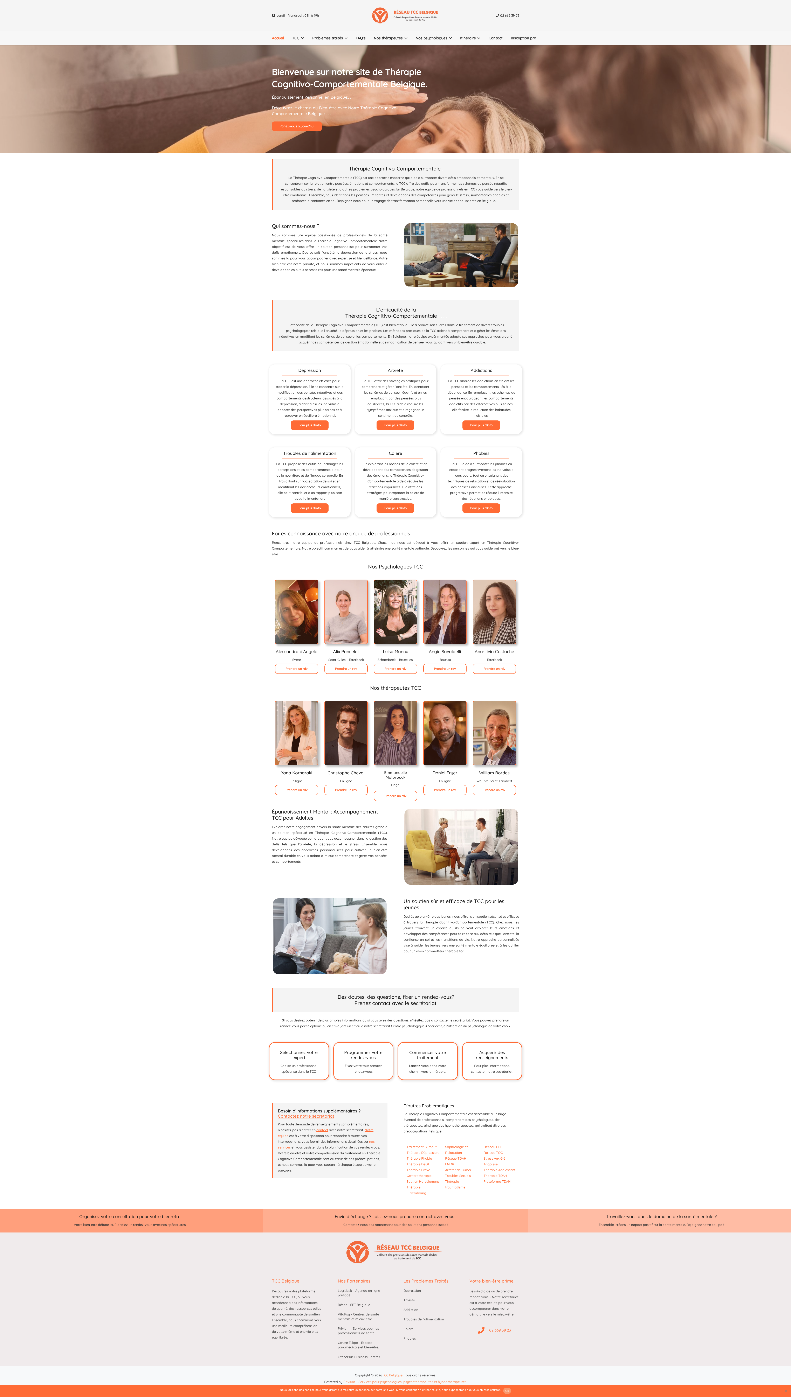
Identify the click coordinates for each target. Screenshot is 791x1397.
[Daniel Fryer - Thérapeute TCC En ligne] (445, 733)
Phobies (410, 1338)
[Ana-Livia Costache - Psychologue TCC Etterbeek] (494, 612)
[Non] (786, 1391)
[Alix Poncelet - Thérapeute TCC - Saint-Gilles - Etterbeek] (346, 612)
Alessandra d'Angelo (296, 651)
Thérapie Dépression (423, 1153)
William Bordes (494, 772)
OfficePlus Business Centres (359, 1357)
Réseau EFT (493, 1147)
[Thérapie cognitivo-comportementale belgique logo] (407, 15)
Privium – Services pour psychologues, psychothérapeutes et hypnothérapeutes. (405, 1382)
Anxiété (409, 1300)
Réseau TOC (493, 1153)
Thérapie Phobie (419, 1158)
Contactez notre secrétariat (306, 1116)
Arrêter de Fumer (458, 1170)
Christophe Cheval (346, 772)
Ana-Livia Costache (494, 651)
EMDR (449, 1164)
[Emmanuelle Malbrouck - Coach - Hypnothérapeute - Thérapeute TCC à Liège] (395, 733)
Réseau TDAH (455, 1158)
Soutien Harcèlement (423, 1181)
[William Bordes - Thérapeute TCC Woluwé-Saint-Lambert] (494, 733)
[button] (301, 38)
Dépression (412, 1290)
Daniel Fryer (445, 772)
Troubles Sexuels (458, 1176)
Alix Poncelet (346, 651)
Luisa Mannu (395, 651)
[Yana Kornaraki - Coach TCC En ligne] (296, 733)
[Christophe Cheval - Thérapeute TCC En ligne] (346, 733)
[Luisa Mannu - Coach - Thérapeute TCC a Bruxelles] (395, 612)
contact (322, 1130)
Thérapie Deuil (418, 1164)
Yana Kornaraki (296, 772)
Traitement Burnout (422, 1147)
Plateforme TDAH (497, 1181)
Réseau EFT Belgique (354, 1305)
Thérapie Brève (418, 1170)
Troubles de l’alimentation (424, 1319)
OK (507, 1390)
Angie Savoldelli (445, 651)
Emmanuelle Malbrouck (395, 775)
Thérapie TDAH (495, 1176)
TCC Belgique (392, 1375)
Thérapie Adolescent (499, 1170)
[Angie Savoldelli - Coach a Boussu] (445, 612)
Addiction (411, 1310)
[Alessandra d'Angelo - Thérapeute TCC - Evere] (296, 612)
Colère (408, 1329)
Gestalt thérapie (419, 1176)
